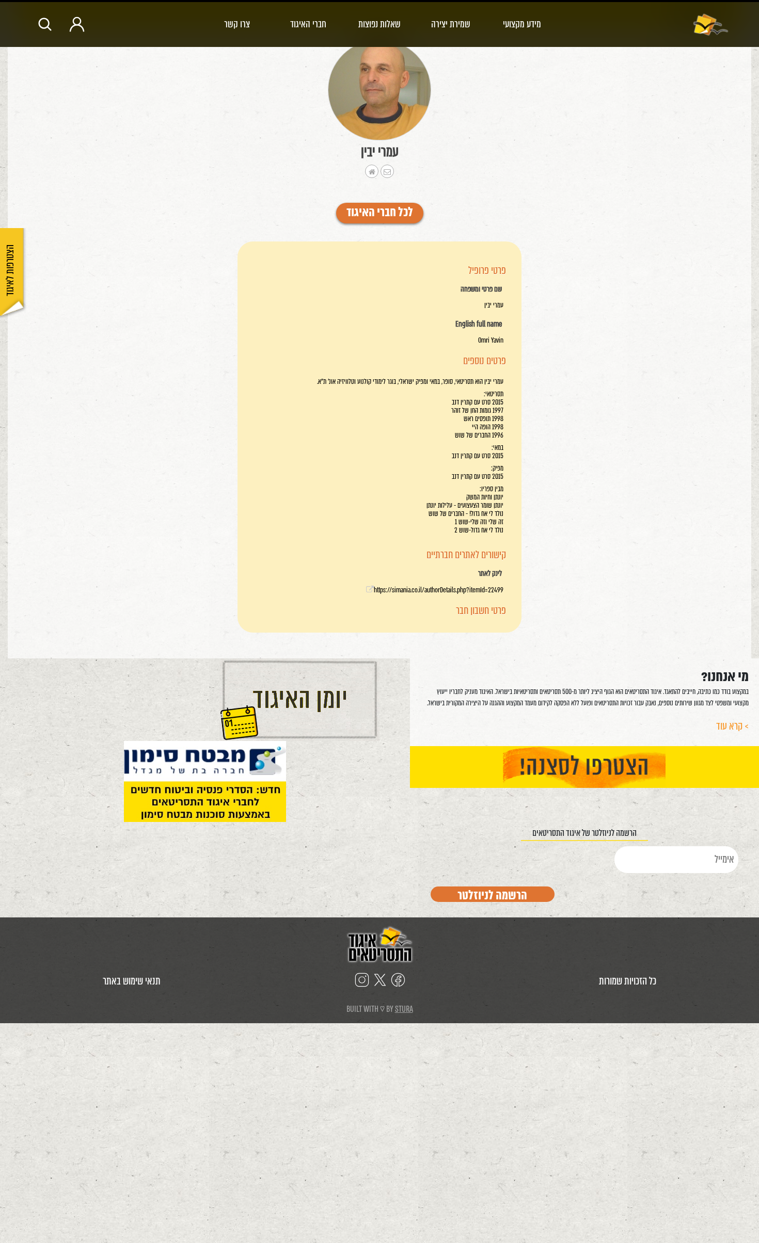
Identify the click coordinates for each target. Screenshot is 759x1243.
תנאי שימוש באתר (132, 981)
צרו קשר (237, 24)
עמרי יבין (380, 152)
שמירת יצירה (450, 24)
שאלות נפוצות (379, 24)
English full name (478, 324)
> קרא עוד (732, 726)
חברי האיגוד (308, 24)
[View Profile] (379, 90)
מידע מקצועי (522, 24)
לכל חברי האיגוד (379, 213)
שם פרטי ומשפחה (481, 289)
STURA (404, 1009)
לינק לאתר (490, 573)
